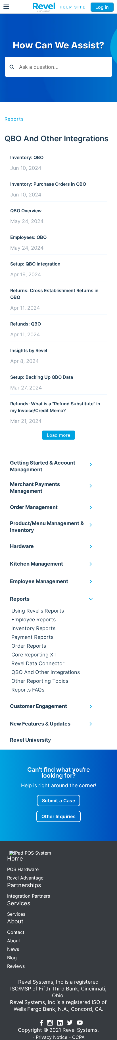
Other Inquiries (58, 816)
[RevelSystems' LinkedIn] (60, 1022)
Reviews (16, 966)
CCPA (78, 1037)
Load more (58, 435)
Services (16, 914)
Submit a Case (58, 800)
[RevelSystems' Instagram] (50, 1022)
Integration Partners (28, 896)
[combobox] (65, 67)
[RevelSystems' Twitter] (70, 1022)
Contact (15, 932)
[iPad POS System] (29, 852)
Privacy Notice (51, 1037)
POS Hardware (23, 869)
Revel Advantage (25, 878)
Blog (12, 957)
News (13, 949)
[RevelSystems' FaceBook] (41, 1022)
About (13, 940)
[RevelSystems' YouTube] (80, 1022)
